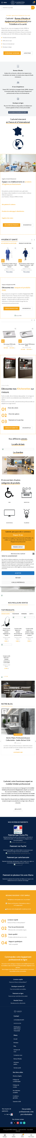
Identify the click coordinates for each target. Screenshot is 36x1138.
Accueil (15, 1039)
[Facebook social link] (11, 1123)
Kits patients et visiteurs (9, 270)
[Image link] (5, 1114)
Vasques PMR (11, 347)
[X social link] (14, 1123)
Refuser (18, 578)
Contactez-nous (18, 1055)
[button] (33, 554)
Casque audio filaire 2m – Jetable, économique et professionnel (18, 632)
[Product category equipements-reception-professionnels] (26, 494)
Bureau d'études (18, 1059)
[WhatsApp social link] (24, 1123)
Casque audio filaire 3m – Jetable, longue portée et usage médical (29, 632)
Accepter (18, 573)
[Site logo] (18, 2)
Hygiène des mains (7, 218)
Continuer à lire (18, 752)
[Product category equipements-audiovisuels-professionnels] (9, 514)
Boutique (16, 1042)
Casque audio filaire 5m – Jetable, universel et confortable (6, 659)
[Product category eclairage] (26, 514)
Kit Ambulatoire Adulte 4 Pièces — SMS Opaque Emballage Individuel (27, 253)
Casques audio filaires (6, 638)
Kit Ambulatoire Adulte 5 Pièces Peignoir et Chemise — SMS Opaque (9, 265)
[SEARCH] (33, 7)
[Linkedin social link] (21, 1123)
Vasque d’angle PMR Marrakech (26, 333)
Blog (15, 1046)
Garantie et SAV (17, 1101)
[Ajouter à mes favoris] (15, 248)
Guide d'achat (18, 734)
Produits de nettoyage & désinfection (13, 211)
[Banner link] (18, 596)
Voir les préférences (18, 582)
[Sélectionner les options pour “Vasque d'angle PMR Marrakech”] (20, 330)
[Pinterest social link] (18, 1123)
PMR (6, 347)
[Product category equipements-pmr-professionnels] (9, 494)
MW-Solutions (13, 1129)
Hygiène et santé (9, 268)
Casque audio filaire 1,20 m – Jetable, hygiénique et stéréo (6, 632)
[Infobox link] (18, 71)
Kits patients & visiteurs (8, 204)
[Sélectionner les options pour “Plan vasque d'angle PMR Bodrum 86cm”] (3, 341)
